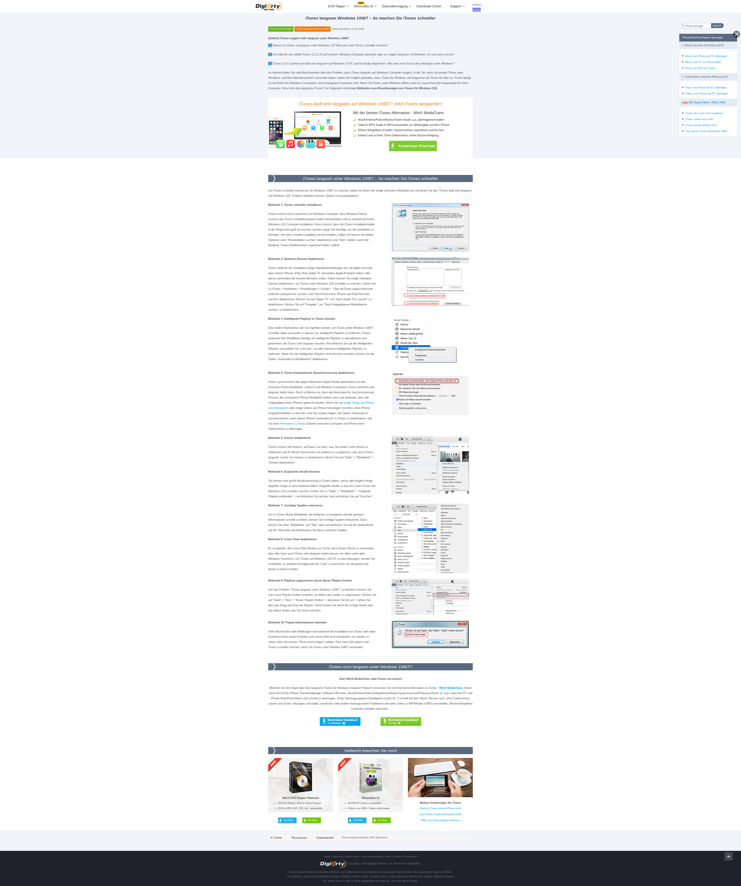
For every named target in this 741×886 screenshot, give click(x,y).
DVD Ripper (336, 6)
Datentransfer (325, 837)
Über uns (338, 856)
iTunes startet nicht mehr (699, 119)
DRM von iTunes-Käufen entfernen (440, 820)
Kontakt (397, 856)
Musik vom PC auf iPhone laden (703, 62)
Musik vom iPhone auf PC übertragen (706, 56)
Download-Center (428, 6)
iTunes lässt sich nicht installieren (704, 113)
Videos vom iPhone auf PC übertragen (706, 93)
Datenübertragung (395, 6)
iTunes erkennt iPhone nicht (700, 125)
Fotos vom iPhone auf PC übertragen (706, 87)
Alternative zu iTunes (293, 423)
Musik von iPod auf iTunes (700, 68)
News (388, 856)
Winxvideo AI (363, 6)
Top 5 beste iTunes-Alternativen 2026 (440, 814)
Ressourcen (299, 837)
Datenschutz (352, 856)
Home (278, 837)
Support (455, 6)
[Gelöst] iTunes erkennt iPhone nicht (440, 808)
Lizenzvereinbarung (372, 856)
